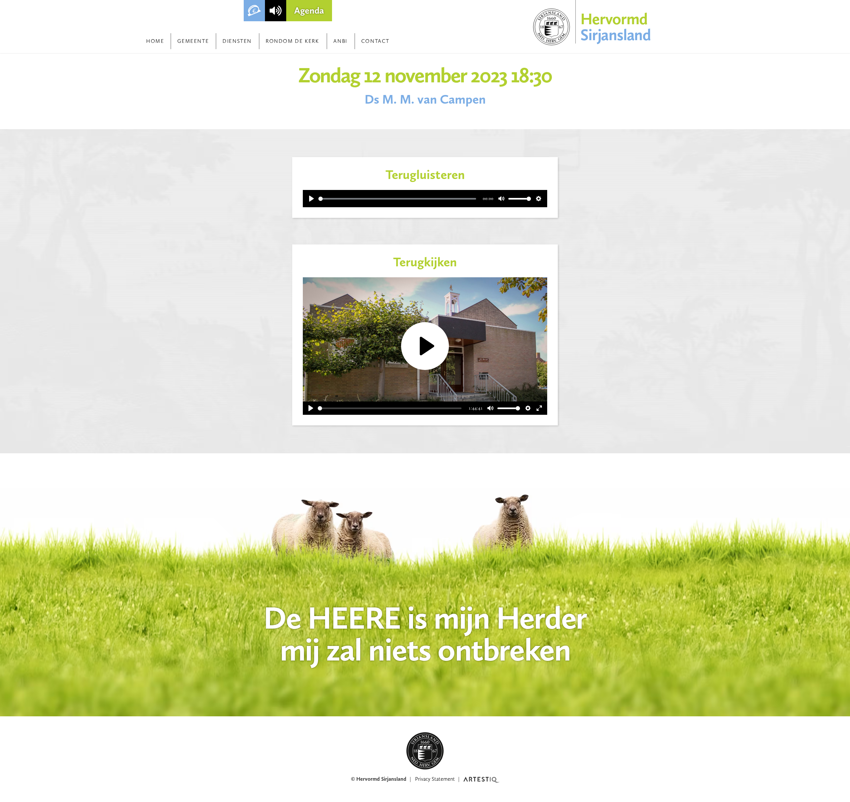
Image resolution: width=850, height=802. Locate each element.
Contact (375, 41)
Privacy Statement (435, 779)
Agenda (309, 10)
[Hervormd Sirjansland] (425, 750)
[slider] (397, 199)
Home (155, 41)
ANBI (340, 41)
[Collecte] (254, 10)
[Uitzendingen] (275, 10)
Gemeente (193, 41)
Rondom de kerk (292, 41)
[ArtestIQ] (481, 779)
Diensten (237, 41)
